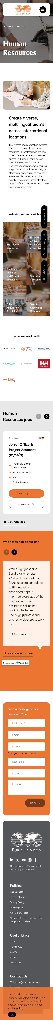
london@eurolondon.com (26, 982)
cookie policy (15, 1008)
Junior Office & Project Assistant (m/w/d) (22, 449)
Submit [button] (33, 802)
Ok (12, 1014)
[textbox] (26, 723)
